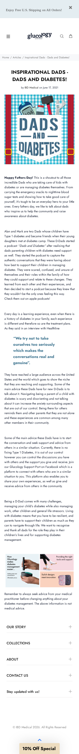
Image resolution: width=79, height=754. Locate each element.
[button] (39, 748)
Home (5, 57)
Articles (17, 57)
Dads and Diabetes (32, 246)
